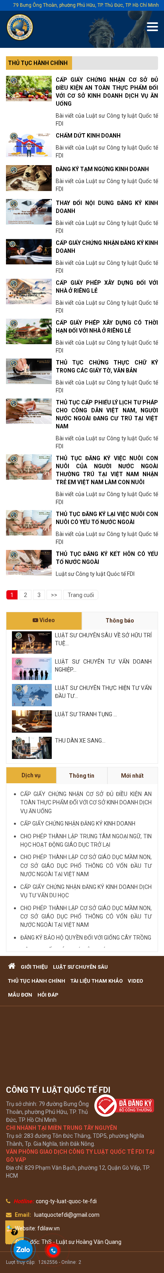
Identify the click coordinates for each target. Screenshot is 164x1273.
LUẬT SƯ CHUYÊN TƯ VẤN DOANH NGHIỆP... (103, 665)
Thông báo (119, 620)
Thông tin (81, 775)
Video (46, 620)
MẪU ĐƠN (20, 995)
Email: (23, 1215)
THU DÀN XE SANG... (80, 740)
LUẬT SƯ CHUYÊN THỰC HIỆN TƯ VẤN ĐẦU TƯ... (103, 692)
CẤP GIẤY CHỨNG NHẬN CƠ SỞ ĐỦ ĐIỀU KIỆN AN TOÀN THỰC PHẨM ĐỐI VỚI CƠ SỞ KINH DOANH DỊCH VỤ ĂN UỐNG (86, 802)
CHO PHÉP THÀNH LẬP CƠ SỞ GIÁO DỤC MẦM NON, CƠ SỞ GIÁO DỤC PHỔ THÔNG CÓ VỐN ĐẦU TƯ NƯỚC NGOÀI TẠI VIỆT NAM (86, 865)
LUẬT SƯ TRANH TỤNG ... (86, 714)
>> (54, 595)
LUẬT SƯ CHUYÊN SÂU (80, 967)
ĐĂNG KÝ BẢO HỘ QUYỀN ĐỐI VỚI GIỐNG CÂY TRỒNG (85, 937)
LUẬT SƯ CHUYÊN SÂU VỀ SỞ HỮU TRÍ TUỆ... (103, 639)
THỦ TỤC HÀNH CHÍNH (38, 63)
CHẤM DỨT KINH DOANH (88, 135)
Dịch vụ (31, 775)
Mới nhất (132, 775)
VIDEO (135, 981)
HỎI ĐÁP (48, 995)
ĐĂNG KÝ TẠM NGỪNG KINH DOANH (102, 169)
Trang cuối (81, 595)
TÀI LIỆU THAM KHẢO (96, 981)
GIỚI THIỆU (34, 967)
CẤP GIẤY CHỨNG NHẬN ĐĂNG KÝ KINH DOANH (77, 823)
